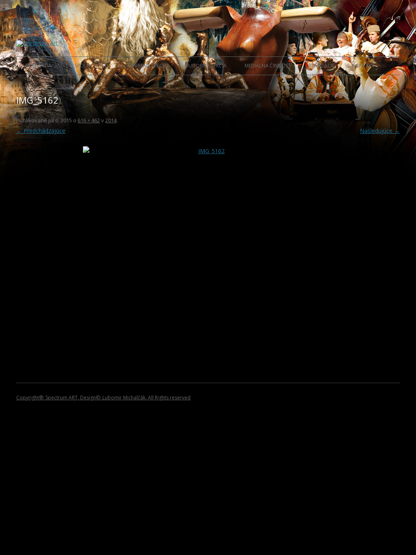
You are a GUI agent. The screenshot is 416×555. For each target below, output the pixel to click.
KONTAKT (363, 65)
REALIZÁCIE (321, 65)
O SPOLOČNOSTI (88, 65)
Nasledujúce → (380, 130)
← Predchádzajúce (40, 130)
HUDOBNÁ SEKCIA (206, 65)
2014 (111, 120)
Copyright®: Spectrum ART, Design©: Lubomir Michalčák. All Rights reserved (103, 397)
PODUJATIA (39, 65)
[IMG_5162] (208, 240)
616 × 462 (89, 120)
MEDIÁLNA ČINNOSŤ (268, 65)
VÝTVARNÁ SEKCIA (146, 65)
